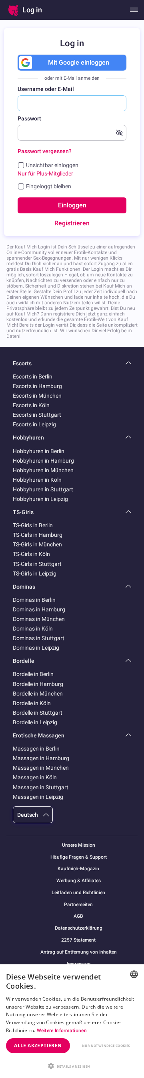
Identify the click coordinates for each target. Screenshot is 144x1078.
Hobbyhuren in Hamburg (43, 460)
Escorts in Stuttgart (37, 415)
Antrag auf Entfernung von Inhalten (78, 952)
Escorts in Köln (31, 405)
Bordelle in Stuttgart (37, 712)
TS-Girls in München (37, 544)
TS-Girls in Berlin (33, 525)
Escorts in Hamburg (37, 386)
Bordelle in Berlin (33, 674)
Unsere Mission (78, 845)
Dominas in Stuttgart (38, 638)
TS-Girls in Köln (31, 554)
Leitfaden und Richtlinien (78, 892)
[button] (72, 1065)
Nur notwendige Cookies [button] (106, 1045)
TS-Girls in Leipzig (34, 573)
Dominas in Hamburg (39, 609)
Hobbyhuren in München (43, 470)
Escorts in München (37, 395)
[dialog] (72, 1021)
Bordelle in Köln (32, 703)
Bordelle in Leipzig (35, 722)
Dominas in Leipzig (36, 647)
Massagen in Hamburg (41, 758)
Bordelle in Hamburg (38, 684)
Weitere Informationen (62, 1030)
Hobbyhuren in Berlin (38, 451)
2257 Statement (78, 940)
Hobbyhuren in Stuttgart (43, 489)
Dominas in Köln (33, 628)
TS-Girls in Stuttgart (37, 564)
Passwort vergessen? (45, 151)
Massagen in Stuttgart (40, 787)
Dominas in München (39, 619)
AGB (78, 916)
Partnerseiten (78, 904)
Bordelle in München (38, 693)
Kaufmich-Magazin (78, 868)
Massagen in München (41, 768)
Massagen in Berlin (36, 748)
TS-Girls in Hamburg (37, 535)
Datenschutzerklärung (78, 928)
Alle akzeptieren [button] (38, 1045)
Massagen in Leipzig (38, 797)
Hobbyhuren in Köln (37, 480)
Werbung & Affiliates (78, 880)
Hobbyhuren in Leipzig (40, 499)
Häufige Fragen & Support (78, 857)
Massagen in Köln (35, 777)
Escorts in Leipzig (34, 424)
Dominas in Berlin (34, 600)
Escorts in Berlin (32, 376)
